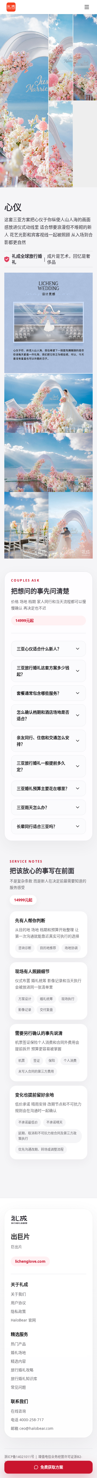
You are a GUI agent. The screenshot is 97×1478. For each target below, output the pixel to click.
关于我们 (18, 1294)
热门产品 (18, 1343)
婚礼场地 (18, 1352)
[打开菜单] (87, 7)
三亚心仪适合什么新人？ (39, 648)
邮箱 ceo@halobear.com (32, 1428)
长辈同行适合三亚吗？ (37, 826)
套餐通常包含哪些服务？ (39, 693)
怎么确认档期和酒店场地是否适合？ (43, 715)
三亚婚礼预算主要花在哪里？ (43, 788)
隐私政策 (18, 1311)
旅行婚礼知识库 (24, 1378)
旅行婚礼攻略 (22, 1369)
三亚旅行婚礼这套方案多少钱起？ (43, 671)
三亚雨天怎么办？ (33, 807)
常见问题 (18, 1387)
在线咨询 (18, 1411)
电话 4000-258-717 (27, 1419)
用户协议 (18, 1302)
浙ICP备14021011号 (19, 1456)
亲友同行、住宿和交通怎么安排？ (43, 741)
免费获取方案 (51, 1467)
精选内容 (18, 1361)
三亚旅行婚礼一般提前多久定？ (41, 766)
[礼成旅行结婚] (17, 7)
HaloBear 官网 (23, 1320)
